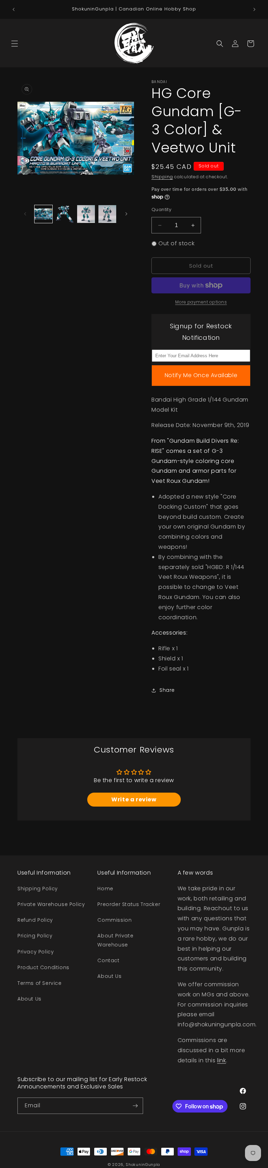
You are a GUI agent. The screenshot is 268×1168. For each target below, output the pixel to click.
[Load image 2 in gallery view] (65, 214)
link (221, 1060)
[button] (14, 43)
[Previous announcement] (13, 9)
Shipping (162, 177)
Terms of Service (39, 983)
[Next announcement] (254, 9)
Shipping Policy (37, 888)
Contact (108, 960)
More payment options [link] (201, 302)
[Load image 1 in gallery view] (43, 214)
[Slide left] (25, 214)
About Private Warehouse (115, 940)
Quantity (161, 209)
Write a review (133, 799)
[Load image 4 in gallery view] (107, 214)
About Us (29, 998)
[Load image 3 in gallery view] (86, 214)
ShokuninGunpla (143, 1164)
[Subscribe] (135, 1106)
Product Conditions (43, 967)
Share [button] (167, 690)
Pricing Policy (34, 935)
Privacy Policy (35, 951)
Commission (114, 919)
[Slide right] (126, 214)
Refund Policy (35, 919)
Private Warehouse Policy (51, 904)
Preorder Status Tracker (128, 904)
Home (105, 888)
